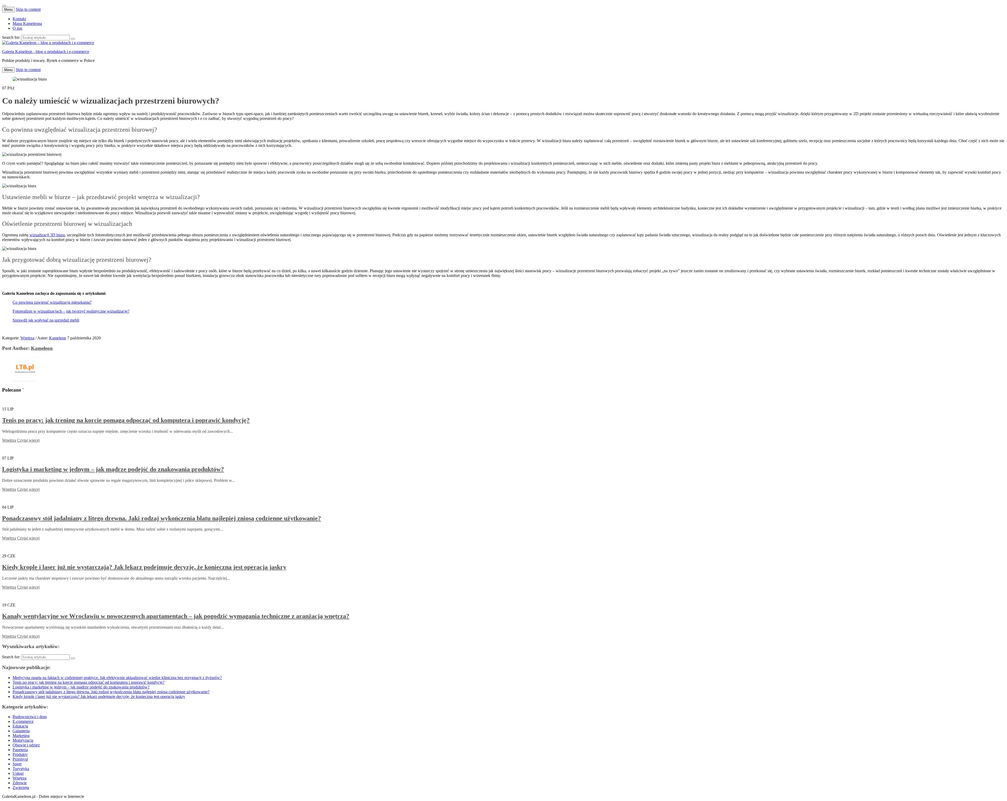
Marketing (21, 735)
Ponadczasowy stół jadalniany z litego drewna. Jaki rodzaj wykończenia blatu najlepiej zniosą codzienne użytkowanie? (161, 518)
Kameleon (57, 338)
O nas (17, 28)
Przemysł (20, 759)
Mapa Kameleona (27, 23)
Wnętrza (27, 338)
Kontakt (19, 19)
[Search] (73, 39)
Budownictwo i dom (30, 716)
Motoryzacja (23, 740)
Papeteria (20, 749)
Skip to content (28, 9)
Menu (8, 10)
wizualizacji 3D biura (47, 235)
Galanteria (21, 731)
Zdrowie (20, 783)
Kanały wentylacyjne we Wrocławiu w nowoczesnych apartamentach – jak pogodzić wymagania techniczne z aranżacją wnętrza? (175, 616)
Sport (17, 764)
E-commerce (23, 721)
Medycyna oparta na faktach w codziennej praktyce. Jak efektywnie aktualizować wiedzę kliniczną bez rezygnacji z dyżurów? (117, 677)
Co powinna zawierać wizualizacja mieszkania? (52, 302)
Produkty (20, 754)
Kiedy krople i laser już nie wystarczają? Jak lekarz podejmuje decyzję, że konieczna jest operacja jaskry (144, 567)
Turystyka (21, 768)
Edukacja (20, 726)
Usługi (18, 773)
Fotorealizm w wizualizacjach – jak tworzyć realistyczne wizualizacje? (71, 311)
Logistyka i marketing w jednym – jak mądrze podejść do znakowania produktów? (113, 469)
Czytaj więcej (28, 440)
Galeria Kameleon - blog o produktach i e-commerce (45, 51)
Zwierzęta (21, 787)
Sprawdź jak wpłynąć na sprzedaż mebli (46, 320)
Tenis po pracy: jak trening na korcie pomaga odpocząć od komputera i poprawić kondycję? (126, 420)
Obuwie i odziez (26, 745)
